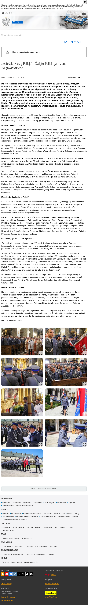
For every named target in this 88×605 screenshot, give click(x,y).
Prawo (3, 534)
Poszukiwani (61, 502)
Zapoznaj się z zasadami (8, 597)
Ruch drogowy (49, 502)
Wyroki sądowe (27, 538)
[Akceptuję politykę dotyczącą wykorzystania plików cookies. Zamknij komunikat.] (85, 2)
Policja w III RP (59, 513)
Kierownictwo (16, 513)
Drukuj (83, 77)
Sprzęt (77, 513)
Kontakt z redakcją (6, 583)
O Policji (4, 509)
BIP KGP (53, 574)
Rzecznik (5, 562)
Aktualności (18, 35)
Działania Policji (7, 498)
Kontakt (4, 558)
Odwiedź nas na (6, 574)
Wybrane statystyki (33, 527)
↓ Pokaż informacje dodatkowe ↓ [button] (44, 489)
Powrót (73, 77)
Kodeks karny (47, 527)
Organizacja (47, 513)
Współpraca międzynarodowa (27, 516)
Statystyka (5, 523)
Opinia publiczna (8, 530)
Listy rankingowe (41, 546)
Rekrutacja (53, 546)
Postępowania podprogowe (35, 554)
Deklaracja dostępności (52, 583)
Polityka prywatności (7, 600)
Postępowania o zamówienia (12, 554)
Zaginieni (71, 502)
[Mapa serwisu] (7, 13)
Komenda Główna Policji (32, 513)
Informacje (6, 527)
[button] (84, 13)
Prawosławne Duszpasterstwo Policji (15, 519)
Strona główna (6, 35)
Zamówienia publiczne (9, 550)
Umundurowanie (8, 516)
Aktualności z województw (22, 502)
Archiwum (50, 554)
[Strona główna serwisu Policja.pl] (3, 13)
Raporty (70, 527)
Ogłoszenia (29, 546)
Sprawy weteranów (31, 562)
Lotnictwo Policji (8, 505)
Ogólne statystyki (18, 527)
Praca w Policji (6, 542)
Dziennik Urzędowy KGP (11, 538)
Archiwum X (38, 502)
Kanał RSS (2, 574)
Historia (69, 513)
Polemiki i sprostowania (24, 505)
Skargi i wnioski (16, 562)
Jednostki (5, 513)
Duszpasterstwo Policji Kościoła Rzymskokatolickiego (59, 516)
